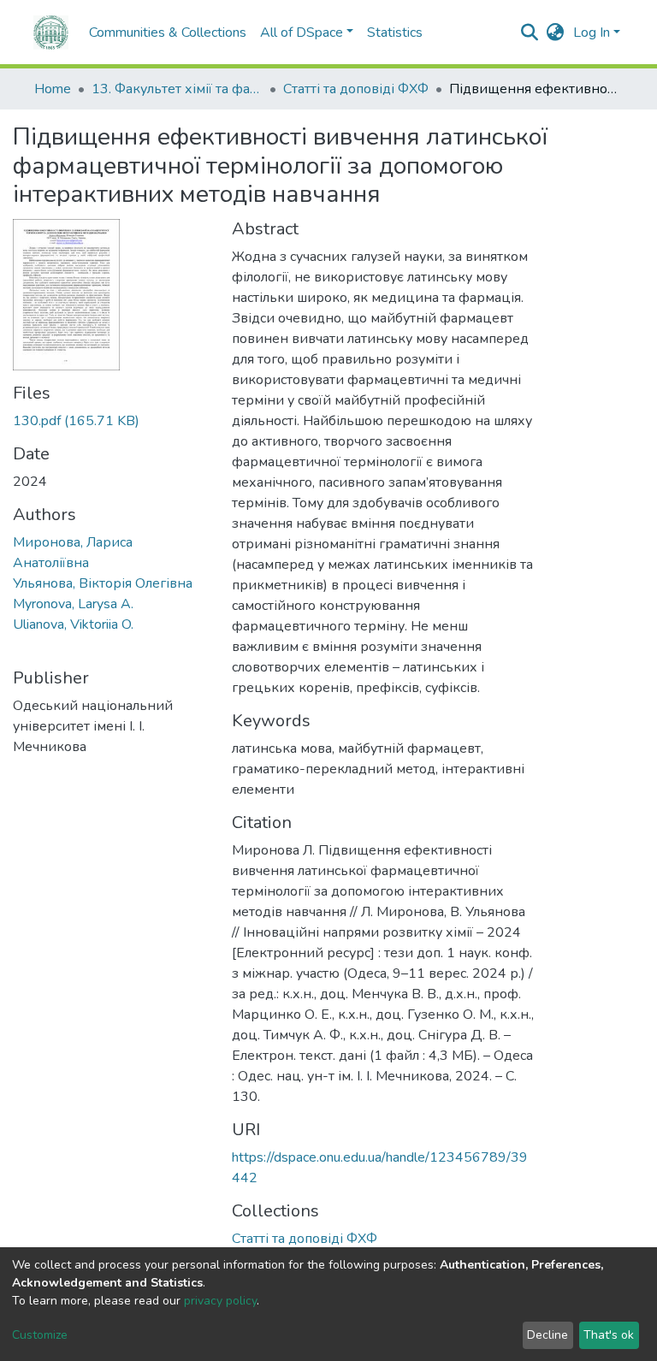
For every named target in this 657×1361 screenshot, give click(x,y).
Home (52, 89)
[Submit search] (530, 32)
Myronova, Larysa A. (73, 604)
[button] (556, 32)
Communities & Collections (167, 32)
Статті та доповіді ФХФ (356, 89)
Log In (591, 32)
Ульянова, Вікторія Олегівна (102, 583)
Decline (547, 1335)
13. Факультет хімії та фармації (177, 89)
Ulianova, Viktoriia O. (73, 624)
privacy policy (220, 1301)
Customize (40, 1335)
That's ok (608, 1335)
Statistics (395, 32)
